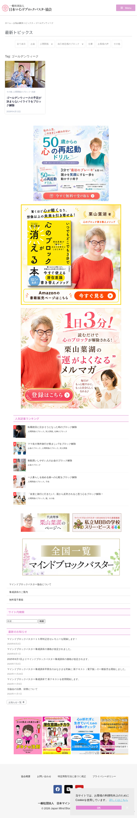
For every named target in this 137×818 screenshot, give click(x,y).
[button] (125, 8)
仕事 (90, 43)
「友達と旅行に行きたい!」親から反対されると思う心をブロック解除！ (65, 493)
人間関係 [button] (44, 43)
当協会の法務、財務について (22, 689)
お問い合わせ (44, 776)
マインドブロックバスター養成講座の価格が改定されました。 (40, 649)
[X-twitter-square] (68, 789)
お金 (33, 43)
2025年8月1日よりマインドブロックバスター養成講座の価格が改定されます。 (48, 659)
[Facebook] (57, 789)
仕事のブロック (60, 431)
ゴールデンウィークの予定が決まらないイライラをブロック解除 (24, 101)
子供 (47, 481)
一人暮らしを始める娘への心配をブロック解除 (52, 477)
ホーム (8, 22)
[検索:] (22, 621)
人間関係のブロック (22, 91)
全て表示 (21, 43)
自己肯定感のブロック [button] (68, 43)
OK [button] (99, 807)
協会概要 (25, 776)
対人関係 (49, 431)
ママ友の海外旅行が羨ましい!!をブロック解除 (52, 443)
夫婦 (33, 91)
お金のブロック (34, 448)
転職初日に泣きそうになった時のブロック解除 (52, 427)
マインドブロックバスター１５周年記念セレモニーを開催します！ (42, 639)
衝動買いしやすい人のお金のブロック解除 (50, 460)
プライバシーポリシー (104, 776)
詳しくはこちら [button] (118, 800)
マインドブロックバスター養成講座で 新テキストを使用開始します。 (43, 679)
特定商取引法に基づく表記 (72, 776)
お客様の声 (103, 43)
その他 (117, 43)
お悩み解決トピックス (23, 22)
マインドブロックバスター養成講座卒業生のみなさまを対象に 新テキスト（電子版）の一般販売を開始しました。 (67, 669)
